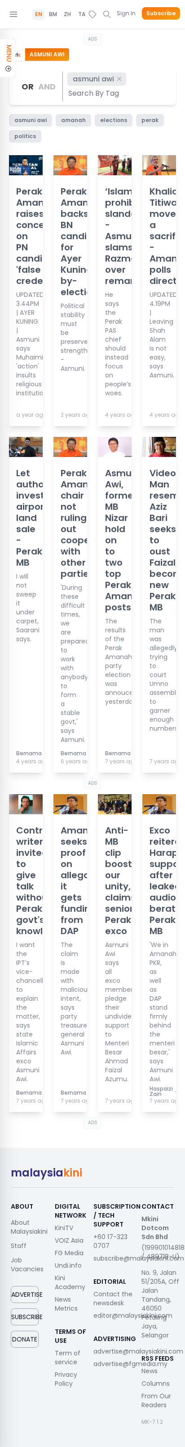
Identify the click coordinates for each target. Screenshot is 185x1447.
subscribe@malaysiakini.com (138, 1258)
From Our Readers (156, 1400)
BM (53, 14)
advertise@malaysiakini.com (138, 1351)
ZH (67, 14)
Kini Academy (70, 1282)
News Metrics (66, 1304)
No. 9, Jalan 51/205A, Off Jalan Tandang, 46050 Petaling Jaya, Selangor (160, 1304)
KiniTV (64, 1227)
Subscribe (161, 13)
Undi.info (68, 1265)
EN (38, 14)
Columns (155, 1383)
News (149, 1371)
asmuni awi (93, 79)
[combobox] (94, 93)
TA (81, 14)
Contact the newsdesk (112, 1298)
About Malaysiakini (29, 1227)
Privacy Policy (66, 1379)
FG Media (69, 1252)
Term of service (67, 1358)
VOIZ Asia (69, 1240)
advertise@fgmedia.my (130, 1363)
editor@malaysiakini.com (132, 1315)
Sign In (126, 13)
